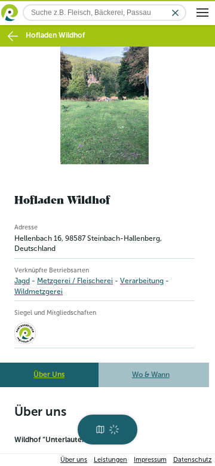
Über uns (73, 460)
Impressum (150, 460)
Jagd (22, 281)
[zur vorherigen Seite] (13, 36)
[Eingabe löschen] (175, 13)
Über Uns (48, 374)
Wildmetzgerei (38, 291)
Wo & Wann (151, 374)
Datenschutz (192, 460)
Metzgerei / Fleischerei (75, 281)
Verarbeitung (142, 281)
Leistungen (110, 460)
